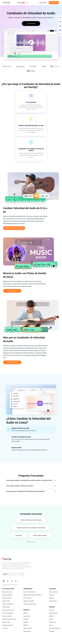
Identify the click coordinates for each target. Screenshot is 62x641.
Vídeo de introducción (7, 604)
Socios (51, 619)
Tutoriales (51, 598)
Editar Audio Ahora (12, 290)
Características (27, 631)
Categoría (25, 622)
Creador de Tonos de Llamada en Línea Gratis (31, 527)
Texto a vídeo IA (27, 598)
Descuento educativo (54, 628)
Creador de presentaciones (9, 619)
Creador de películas (7, 625)
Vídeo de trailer (6, 601)
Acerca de (51, 610)
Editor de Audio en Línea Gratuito (31, 520)
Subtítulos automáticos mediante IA (32, 595)
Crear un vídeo (53, 2)
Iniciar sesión (42, 2)
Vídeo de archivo (27, 628)
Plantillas (19, 2)
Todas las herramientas (29, 604)
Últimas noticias (53, 613)
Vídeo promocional (7, 592)
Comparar (25, 619)
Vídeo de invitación (7, 616)
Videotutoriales (53, 601)
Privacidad (51, 631)
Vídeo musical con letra (8, 610)
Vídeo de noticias (6, 598)
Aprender (25, 613)
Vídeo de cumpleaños (7, 613)
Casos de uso (26, 616)
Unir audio (19, 535)
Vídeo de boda (6, 607)
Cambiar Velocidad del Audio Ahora (14, 228)
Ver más (4, 628)
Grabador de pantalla (28, 601)
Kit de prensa (52, 622)
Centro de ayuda (53, 592)
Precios (51, 625)
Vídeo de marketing (7, 595)
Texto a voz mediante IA (29, 592)
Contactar (51, 595)
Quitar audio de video (39, 535)
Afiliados (51, 616)
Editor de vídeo (6, 622)
